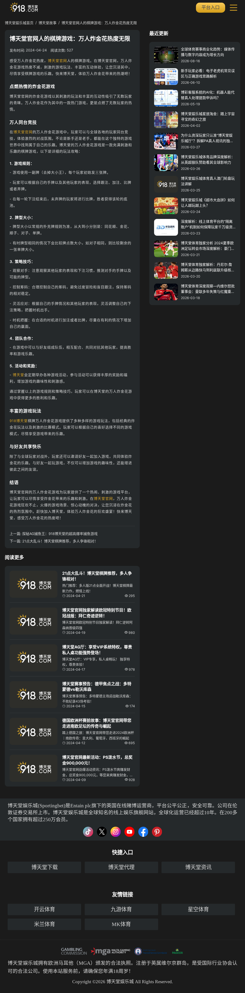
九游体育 (121, 909)
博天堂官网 (57, 60)
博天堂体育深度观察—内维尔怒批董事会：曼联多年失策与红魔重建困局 (208, 289)
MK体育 (121, 924)
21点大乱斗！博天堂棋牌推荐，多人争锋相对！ (60, 541)
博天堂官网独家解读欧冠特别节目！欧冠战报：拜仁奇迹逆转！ (96, 613)
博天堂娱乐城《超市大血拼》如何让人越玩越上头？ (208, 203)
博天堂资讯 (198, 867)
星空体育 (198, 909)
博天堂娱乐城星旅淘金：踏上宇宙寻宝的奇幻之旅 (208, 117)
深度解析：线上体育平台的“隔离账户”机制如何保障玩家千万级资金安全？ (207, 224)
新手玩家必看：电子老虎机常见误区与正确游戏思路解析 (208, 73)
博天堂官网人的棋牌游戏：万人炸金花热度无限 (99, 23)
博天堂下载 (44, 867)
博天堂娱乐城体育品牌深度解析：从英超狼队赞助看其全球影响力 (208, 160)
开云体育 (44, 909)
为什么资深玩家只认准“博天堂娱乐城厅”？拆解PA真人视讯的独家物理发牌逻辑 (207, 138)
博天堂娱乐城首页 (19, 23)
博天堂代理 (121, 867)
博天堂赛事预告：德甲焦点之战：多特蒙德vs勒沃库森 (96, 686)
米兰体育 (44, 924)
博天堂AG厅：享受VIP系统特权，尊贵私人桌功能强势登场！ (97, 650)
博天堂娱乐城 (23, 963)
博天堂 (18, 375)
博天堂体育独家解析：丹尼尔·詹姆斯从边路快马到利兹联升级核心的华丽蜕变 (208, 267)
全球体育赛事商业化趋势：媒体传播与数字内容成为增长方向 (208, 52)
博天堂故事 (47, 23)
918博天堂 (19, 420)
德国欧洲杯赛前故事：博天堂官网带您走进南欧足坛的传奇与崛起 (96, 723)
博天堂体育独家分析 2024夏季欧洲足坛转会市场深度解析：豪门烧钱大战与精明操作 (208, 246)
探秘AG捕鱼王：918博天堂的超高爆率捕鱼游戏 (60, 533)
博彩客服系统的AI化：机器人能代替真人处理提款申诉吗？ (207, 95)
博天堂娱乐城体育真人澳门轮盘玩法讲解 (208, 181)
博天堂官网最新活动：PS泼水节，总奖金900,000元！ (97, 760)
